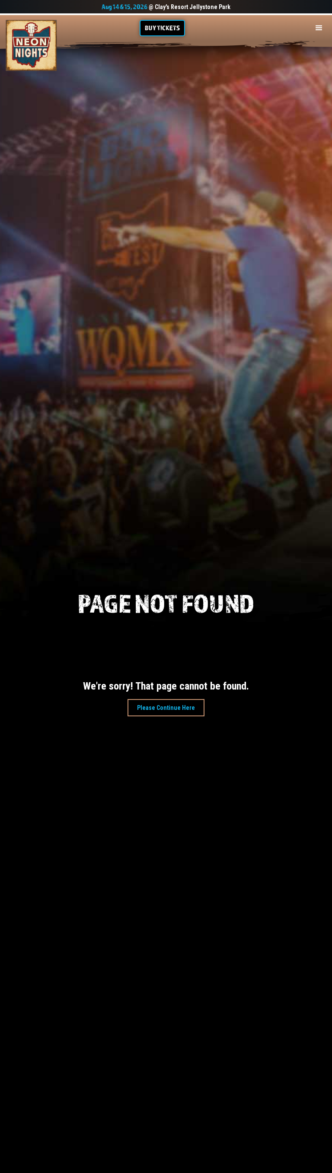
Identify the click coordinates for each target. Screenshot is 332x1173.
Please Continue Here (166, 707)
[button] (319, 28)
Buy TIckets (162, 28)
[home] (31, 46)
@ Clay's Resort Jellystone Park (166, 6)
